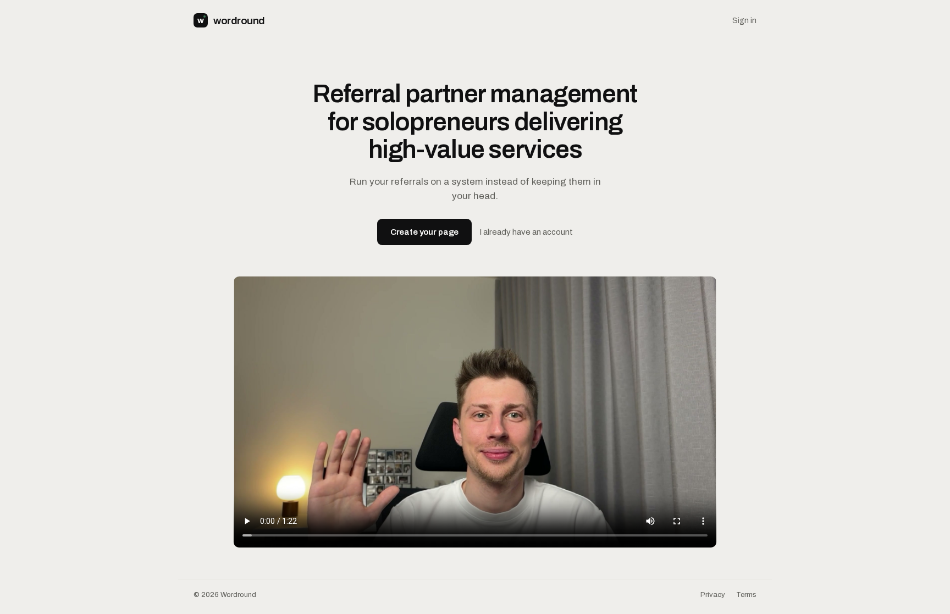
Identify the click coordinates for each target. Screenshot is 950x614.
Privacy (712, 595)
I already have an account (526, 232)
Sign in (744, 20)
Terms (746, 595)
